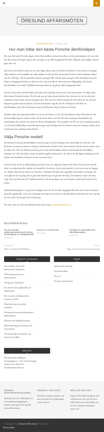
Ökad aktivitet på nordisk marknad (15, 306)
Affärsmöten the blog (63, 266)
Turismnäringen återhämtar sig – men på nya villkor (18, 336)
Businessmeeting (45, 44)
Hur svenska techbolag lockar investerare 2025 (16, 298)
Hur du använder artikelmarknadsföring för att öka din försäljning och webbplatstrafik (19, 232)
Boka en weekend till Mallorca (17, 249)
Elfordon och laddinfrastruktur (17, 320)
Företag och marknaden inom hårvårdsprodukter (82, 231)
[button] (2, 3)
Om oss (57, 276)
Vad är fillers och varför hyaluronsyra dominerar (14, 268)
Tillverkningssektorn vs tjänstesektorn (14, 276)
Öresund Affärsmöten (63, 281)
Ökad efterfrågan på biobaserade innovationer (18, 327)
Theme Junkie (9, 427)
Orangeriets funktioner (14, 282)
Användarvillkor (61, 271)
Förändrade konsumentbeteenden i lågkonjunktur (19, 314)
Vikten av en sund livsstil (47, 230)
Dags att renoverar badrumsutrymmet (83, 249)
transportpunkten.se (61, 204)
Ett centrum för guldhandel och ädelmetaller (17, 289)
